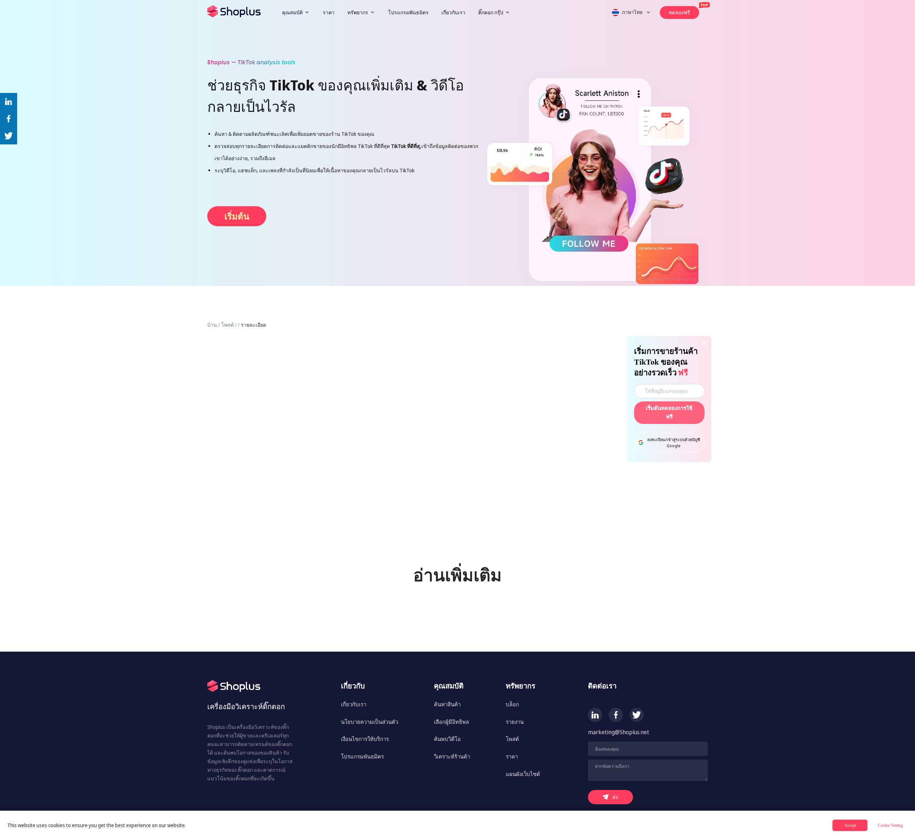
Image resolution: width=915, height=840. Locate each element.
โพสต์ (227, 325)
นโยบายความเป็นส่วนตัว (369, 721)
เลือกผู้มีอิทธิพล (451, 721)
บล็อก (512, 704)
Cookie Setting (890, 825)
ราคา (329, 12)
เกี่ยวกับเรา (453, 12)
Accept (850, 825)
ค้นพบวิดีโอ (447, 738)
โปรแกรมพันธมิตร (408, 12)
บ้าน (212, 325)
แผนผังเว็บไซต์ (523, 773)
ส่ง (615, 797)
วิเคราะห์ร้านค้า (452, 756)
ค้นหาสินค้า (447, 704)
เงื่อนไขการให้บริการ (365, 738)
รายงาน (515, 721)
